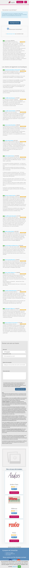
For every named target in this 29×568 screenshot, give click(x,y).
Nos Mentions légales (9, 552)
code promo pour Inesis (11, 33)
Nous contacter (8, 554)
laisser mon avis (21, 389)
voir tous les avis (14, 492)
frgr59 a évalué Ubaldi (9, 140)
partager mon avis (15, 22)
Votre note (5, 349)
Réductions (20, 2)
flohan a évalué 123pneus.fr (10, 272)
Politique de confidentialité (10, 553)
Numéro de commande (7, 362)
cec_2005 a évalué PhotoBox (10, 110)
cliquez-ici (14, 566)
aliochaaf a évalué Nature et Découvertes (12, 69)
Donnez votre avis (6, 371)
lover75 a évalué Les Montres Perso (11, 245)
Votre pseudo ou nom (7, 353)
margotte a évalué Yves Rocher (10, 290)
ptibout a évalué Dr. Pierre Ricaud (11, 322)
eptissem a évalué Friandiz (10, 195)
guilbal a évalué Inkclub (9, 231)
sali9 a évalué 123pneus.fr (10, 308)
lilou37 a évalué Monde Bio (10, 259)
